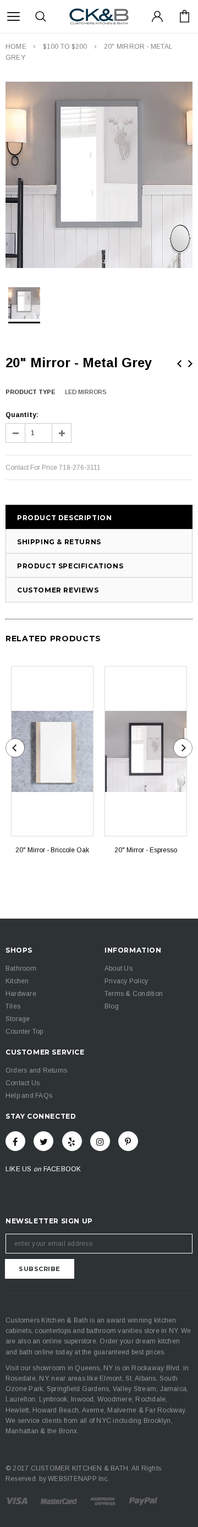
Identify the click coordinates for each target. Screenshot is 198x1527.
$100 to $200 (65, 46)
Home (16, 46)
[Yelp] (72, 1141)
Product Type (31, 392)
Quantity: (22, 415)
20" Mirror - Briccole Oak (52, 850)
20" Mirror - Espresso (145, 850)
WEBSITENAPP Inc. (78, 1479)
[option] (99, 175)
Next (190, 363)
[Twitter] (43, 1141)
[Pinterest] (128, 1141)
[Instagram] (100, 1141)
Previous (179, 363)
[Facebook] (15, 1141)
